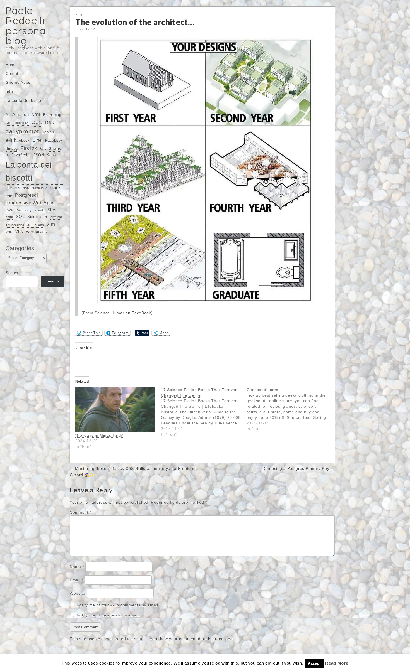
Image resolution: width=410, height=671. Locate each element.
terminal (56, 216)
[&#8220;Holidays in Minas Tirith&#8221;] (115, 409)
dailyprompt (22, 131)
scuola (40, 210)
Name (77, 566)
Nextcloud (39, 188)
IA (7, 155)
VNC (9, 232)
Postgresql (26, 195)
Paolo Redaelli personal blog (27, 25)
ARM (36, 115)
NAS (26, 188)
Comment (80, 512)
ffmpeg (12, 148)
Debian (48, 132)
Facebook (54, 140)
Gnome (55, 148)
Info (9, 91)
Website (77, 593)
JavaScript (21, 155)
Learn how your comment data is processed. (190, 638)
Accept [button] (314, 663)
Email (76, 580)
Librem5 (13, 188)
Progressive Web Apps (30, 202)
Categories (20, 248)
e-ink (11, 139)
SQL (20, 216)
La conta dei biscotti (25, 100)
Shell (52, 210)
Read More (336, 663)
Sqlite (32, 217)
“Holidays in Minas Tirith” (99, 435)
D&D (50, 122)
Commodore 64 (17, 122)
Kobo (51, 155)
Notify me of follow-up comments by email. (118, 605)
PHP (9, 195)
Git (43, 148)
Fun (78, 14)
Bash (47, 115)
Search (12, 273)
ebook (24, 140)
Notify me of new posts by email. (108, 615)
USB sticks (35, 225)
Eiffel (37, 140)
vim (51, 224)
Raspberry (24, 210)
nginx (55, 187)
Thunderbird (15, 225)
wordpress (36, 231)
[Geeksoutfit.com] (289, 409)
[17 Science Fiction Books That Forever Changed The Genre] (204, 412)
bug (58, 115)
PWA (9, 210)
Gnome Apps (18, 82)
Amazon (20, 114)
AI (7, 115)
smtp (9, 216)
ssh (43, 217)
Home (11, 64)
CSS (37, 122)
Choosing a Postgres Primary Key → (299, 468)
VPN (19, 232)
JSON (38, 155)
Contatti (13, 73)
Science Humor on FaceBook (123, 313)
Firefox (29, 148)
